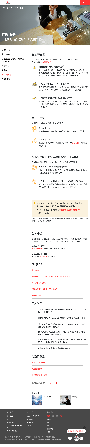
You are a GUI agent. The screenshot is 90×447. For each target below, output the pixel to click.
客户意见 (30, 422)
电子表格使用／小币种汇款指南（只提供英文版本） (52, 276)
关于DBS (10, 416)
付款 (12, 8)
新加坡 (49, 419)
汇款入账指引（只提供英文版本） (45, 289)
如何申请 (5, 65)
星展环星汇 (6, 50)
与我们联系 (6, 79)
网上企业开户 (37, 248)
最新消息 (10, 419)
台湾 (48, 432)
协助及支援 (30, 425)
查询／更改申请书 (39, 282)
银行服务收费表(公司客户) (69, 210)
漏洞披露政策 (39, 437)
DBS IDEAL (43, 256)
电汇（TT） (6, 54)
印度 (48, 422)
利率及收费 (11, 422)
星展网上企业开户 (39, 362)
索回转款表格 (37, 295)
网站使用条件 (27, 437)
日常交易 (5, 8)
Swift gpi (47, 397)
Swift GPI (76, 143)
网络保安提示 (50, 437)
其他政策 (17, 437)
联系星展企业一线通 (39, 375)
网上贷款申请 (37, 368)
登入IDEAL (30, 419)
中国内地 (50, 429)
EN (53, 416)
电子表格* (36, 270)
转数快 (75, 397)
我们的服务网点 (12, 431)
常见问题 (7, 74)
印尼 (48, 425)
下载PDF (5, 70)
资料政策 (8, 437)
